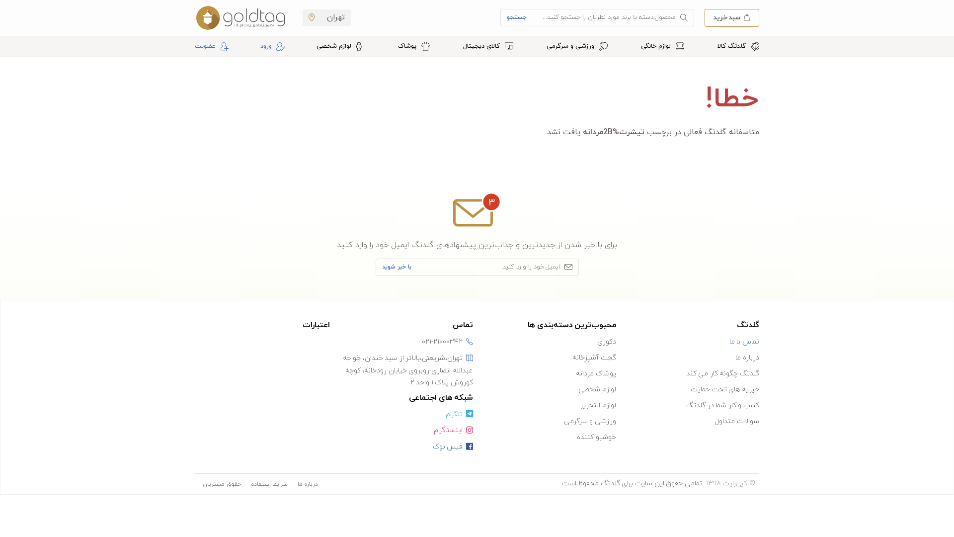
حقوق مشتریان (222, 484)
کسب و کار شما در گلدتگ (722, 405)
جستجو (517, 17)
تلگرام (454, 414)
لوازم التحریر (598, 405)
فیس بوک (448, 446)
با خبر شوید (396, 267)
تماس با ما (744, 342)
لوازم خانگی (657, 46)
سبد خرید (726, 17)
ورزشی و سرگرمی (571, 46)
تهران (334, 17)
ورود (266, 46)
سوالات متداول (737, 421)
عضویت (205, 46)
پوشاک (408, 46)
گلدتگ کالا (732, 46)
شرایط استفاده (269, 484)
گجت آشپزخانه (594, 357)
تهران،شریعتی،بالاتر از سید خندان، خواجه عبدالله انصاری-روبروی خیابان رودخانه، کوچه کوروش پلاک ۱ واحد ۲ (408, 370)
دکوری (606, 342)
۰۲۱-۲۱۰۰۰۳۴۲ (442, 342)
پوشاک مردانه (596, 373)
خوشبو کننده (596, 437)
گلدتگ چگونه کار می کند (722, 373)
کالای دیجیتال (482, 46)
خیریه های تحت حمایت (725, 389)
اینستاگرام (448, 430)
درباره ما (747, 357)
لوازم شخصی (335, 46)
